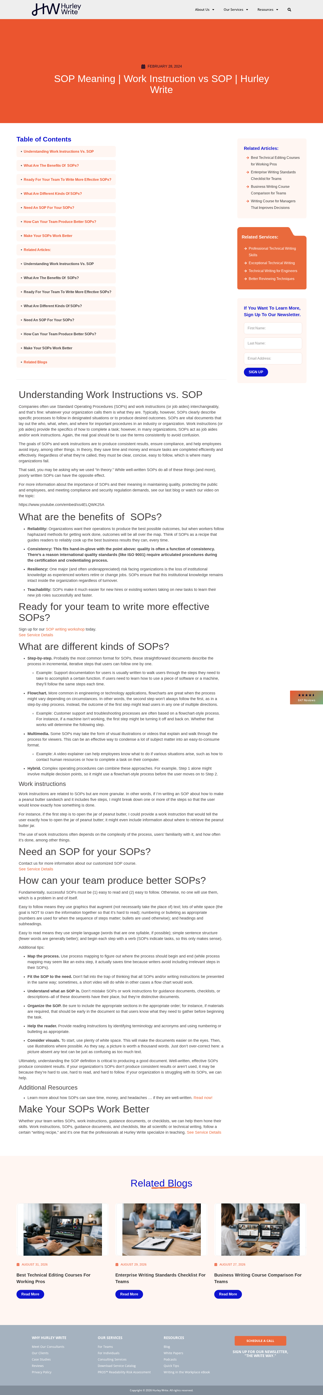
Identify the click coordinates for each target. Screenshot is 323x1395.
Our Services (233, 9)
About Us (202, 9)
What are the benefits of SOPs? (51, 165)
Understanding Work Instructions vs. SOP (59, 151)
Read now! (203, 1098)
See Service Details (36, 635)
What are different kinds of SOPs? (53, 193)
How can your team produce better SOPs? (60, 222)
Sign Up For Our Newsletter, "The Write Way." (260, 1353)
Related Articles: (37, 250)
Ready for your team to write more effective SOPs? (67, 179)
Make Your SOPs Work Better (48, 236)
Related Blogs (35, 362)
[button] (306, 697)
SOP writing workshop (65, 629)
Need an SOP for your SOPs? (49, 208)
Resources (265, 9)
